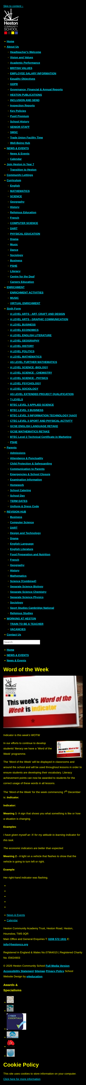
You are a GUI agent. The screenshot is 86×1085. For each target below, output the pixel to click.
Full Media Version (58, 965)
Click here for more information (21, 1078)
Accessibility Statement (18, 971)
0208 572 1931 (57, 939)
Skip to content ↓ (13, 6)
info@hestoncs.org (15, 944)
